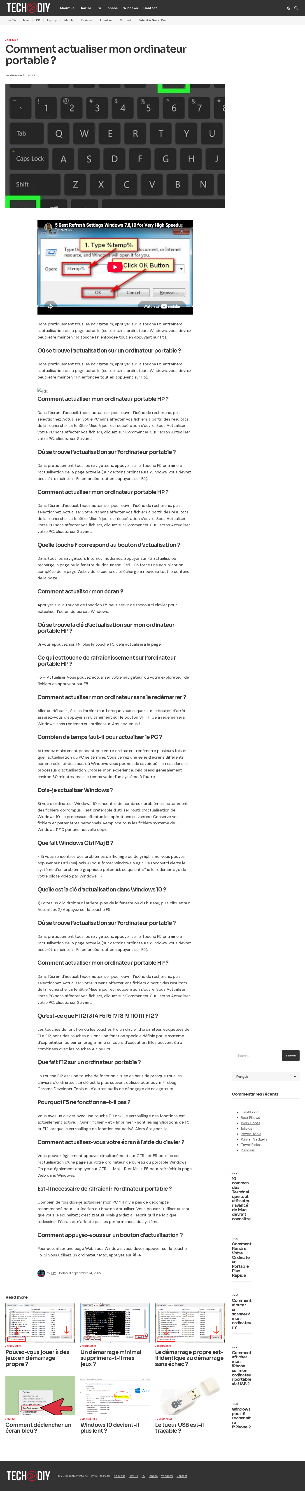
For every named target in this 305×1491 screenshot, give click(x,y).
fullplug (246, 1128)
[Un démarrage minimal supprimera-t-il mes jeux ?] (115, 1323)
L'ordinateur (164, 1419)
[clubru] (42, 391)
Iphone (153, 1476)
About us (106, 20)
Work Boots (250, 1123)
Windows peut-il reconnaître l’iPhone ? (241, 1418)
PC (38, 20)
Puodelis (248, 1150)
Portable (12, 40)
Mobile (69, 20)
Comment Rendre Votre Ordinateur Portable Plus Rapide (241, 1260)
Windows (167, 1476)
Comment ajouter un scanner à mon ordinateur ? (241, 1314)
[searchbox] (256, 1055)
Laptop (52, 20)
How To (10, 20)
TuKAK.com (250, 1112)
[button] (288, 7)
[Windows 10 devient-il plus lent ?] (115, 1395)
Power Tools (251, 1133)
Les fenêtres (89, 1419)
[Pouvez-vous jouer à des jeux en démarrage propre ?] (40, 1323)
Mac (26, 20)
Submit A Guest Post (153, 20)
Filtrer (11, 1419)
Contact (125, 20)
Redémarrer (14, 1346)
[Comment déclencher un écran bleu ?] (40, 1395)
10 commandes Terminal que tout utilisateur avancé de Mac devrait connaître (241, 1199)
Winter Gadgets (254, 1139)
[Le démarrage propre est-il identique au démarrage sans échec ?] (190, 1323)
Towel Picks (250, 1144)
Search (291, 1055)
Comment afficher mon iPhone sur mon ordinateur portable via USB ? (241, 1368)
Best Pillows (250, 1117)
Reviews (86, 20)
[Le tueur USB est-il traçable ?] (190, 1395)
